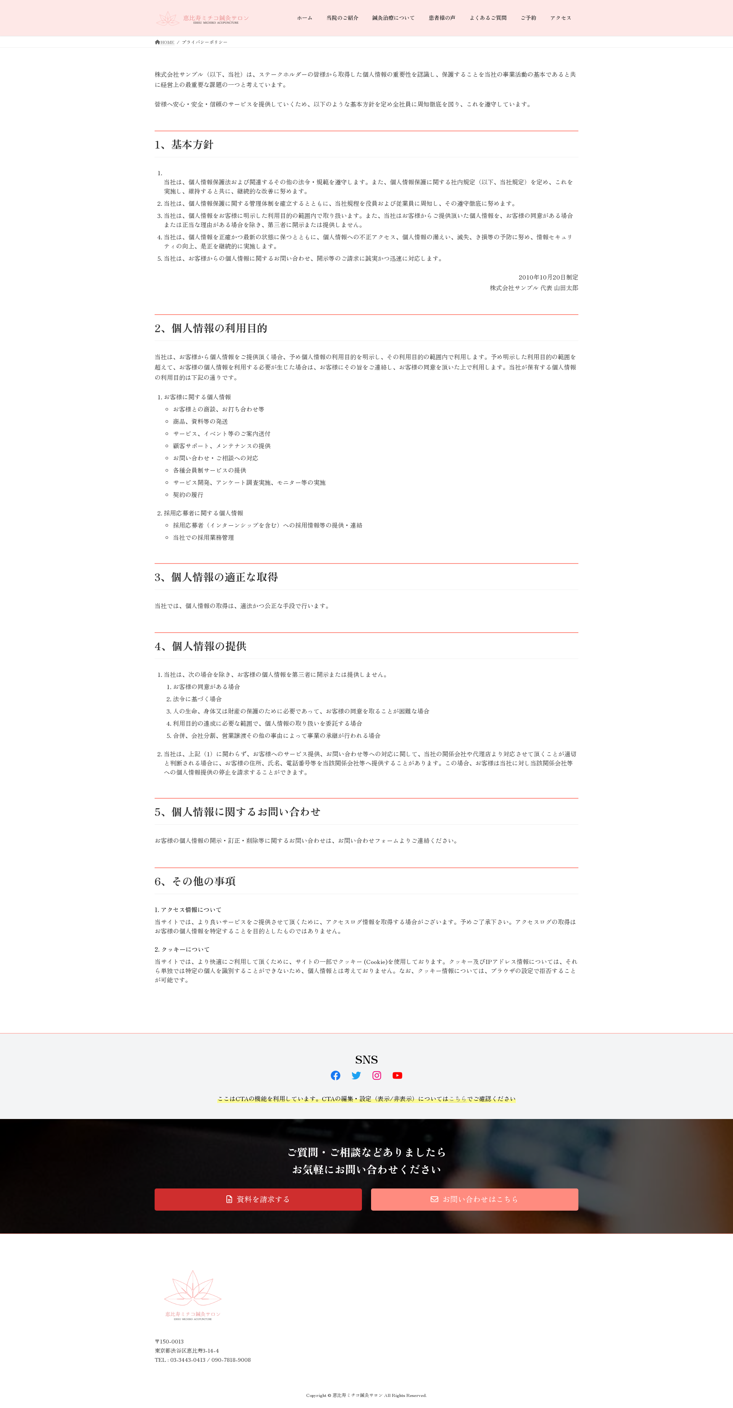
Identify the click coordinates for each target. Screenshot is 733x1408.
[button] (258, 1199)
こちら (458, 1098)
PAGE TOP (710, 1358)
